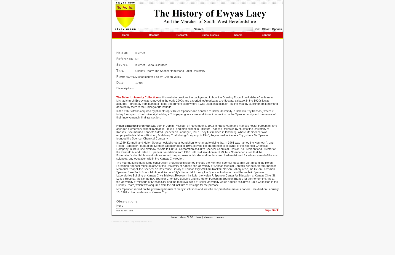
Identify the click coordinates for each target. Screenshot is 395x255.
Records (154, 35)
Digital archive (210, 35)
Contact (266, 35)
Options (277, 29)
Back (275, 210)
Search (238, 35)
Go (257, 29)
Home (125, 35)
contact (220, 217)
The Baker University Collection (137, 97)
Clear (265, 29)
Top (267, 210)
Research (182, 35)
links (198, 217)
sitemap (208, 217)
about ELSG (186, 217)
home (174, 217)
